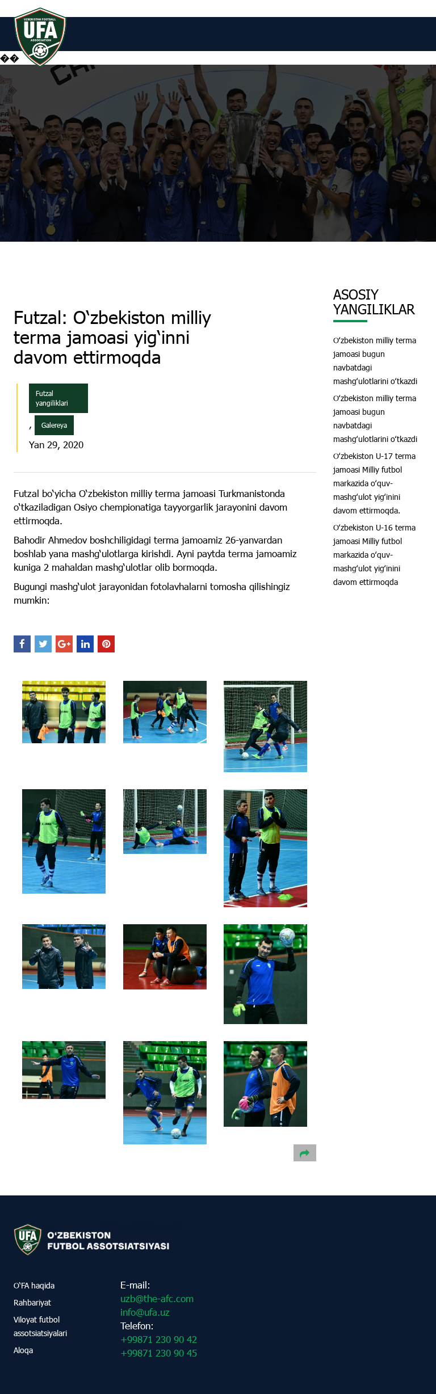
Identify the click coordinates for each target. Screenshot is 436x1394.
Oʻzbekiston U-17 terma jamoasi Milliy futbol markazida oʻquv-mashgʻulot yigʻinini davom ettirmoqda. (374, 483)
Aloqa (23, 1350)
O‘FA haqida (34, 1285)
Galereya (54, 425)
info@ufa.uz (145, 1312)
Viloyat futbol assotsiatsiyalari (40, 1326)
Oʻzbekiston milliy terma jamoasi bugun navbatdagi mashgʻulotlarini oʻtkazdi (375, 360)
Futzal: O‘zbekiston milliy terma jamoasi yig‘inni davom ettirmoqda (112, 337)
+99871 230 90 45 (158, 1353)
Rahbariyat (32, 1302)
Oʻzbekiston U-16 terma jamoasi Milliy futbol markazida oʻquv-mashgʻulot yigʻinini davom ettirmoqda (374, 555)
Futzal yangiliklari (52, 398)
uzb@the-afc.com (157, 1298)
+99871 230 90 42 (158, 1339)
